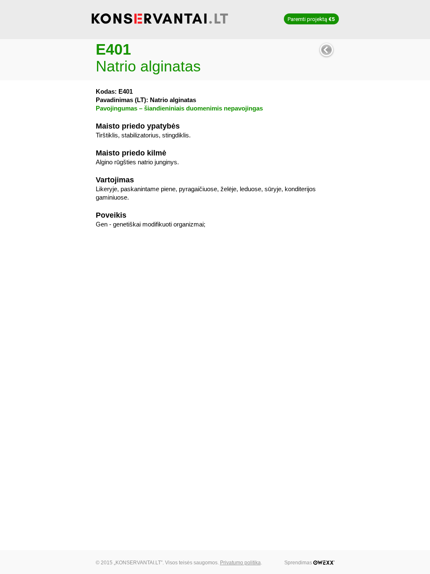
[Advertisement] (215, 296)
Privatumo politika (240, 563)
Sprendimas (298, 563)
